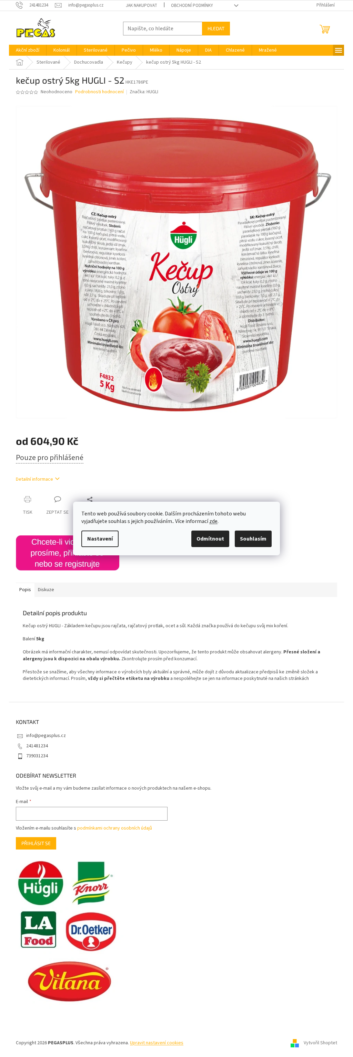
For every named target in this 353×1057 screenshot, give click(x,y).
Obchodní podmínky (192, 5)
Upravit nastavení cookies (156, 1042)
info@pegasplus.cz (46, 735)
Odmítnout (210, 539)
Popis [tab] (25, 589)
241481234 (37, 746)
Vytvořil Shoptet (320, 1042)
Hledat (216, 28)
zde (213, 521)
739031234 (37, 755)
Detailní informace (34, 479)
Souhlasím (253, 539)
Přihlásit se (36, 843)
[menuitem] (27, 50)
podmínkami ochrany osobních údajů (114, 828)
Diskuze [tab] (46, 589)
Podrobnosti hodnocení (99, 92)
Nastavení (100, 539)
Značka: (144, 91)
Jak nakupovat (141, 5)
